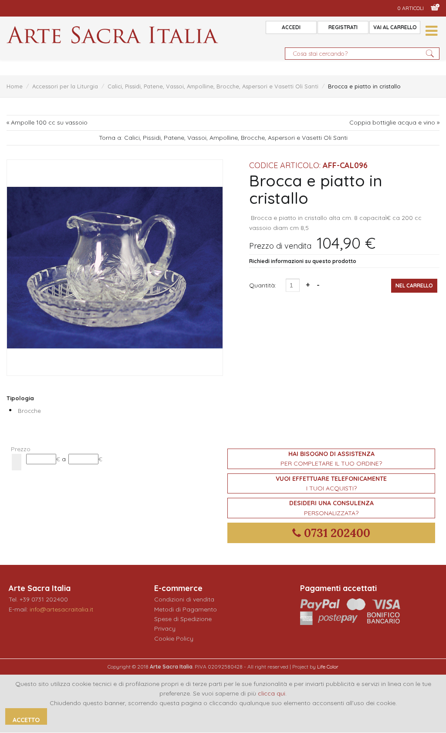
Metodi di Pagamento (185, 609)
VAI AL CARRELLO (395, 27)
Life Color (327, 666)
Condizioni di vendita (184, 599)
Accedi (291, 27)
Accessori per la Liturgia (65, 86)
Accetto (26, 720)
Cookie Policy (173, 638)
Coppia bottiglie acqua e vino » (394, 122)
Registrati (343, 27)
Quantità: (263, 285)
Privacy (165, 628)
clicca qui (271, 693)
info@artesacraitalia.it (61, 609)
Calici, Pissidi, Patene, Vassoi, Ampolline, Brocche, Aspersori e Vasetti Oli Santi (213, 86)
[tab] (115, 449)
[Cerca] (16, 462)
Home (15, 86)
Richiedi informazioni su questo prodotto (302, 261)
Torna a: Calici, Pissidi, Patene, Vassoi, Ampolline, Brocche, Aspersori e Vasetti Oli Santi (223, 138)
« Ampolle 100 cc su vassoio (47, 122)
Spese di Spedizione (183, 619)
